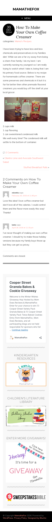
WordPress (8, 518)
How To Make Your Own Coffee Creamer (31, 32)
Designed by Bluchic (37, 518)
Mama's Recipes (23, 41)
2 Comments (12, 152)
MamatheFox (26, 9)
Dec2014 (9, 31)
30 (9, 27)
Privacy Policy (20, 518)
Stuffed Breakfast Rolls (36, 167)
